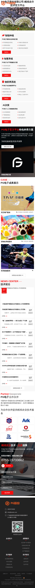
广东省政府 (29, 573)
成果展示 (26, 538)
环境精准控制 (9, 567)
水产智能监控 (25, 551)
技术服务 (9, 554)
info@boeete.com (12, 512)
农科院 (23, 573)
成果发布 (26, 558)
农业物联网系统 (9, 558)
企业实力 (9, 538)
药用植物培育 (25, 548)
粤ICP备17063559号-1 (16, 578)
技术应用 (26, 561)
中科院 (18, 573)
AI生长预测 (9, 561)
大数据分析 (9, 564)
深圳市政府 (18, 575)
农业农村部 (13, 573)
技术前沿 (26, 554)
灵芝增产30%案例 (26, 542)
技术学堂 (26, 564)
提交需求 (7, 492)
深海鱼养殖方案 (26, 545)
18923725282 (11, 509)
